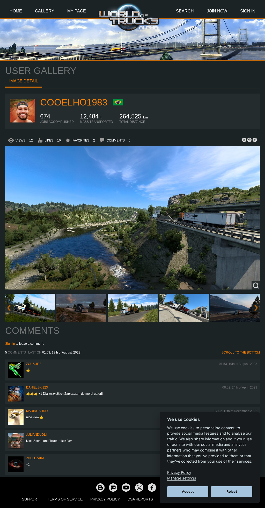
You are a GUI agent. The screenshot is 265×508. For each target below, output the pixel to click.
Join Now (217, 11)
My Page (76, 11)
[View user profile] (22, 122)
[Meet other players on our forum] (113, 487)
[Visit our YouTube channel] (126, 487)
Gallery (44, 11)
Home (16, 11)
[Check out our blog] (100, 487)
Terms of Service (65, 499)
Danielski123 (37, 387)
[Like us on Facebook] (152, 487)
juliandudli (36, 434)
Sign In (247, 11)
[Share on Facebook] (254, 139)
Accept (188, 491)
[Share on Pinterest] (249, 139)
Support (30, 499)
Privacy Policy (105, 499)
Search (185, 11)
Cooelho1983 (73, 102)
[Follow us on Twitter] (139, 487)
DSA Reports (140, 499)
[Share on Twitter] (244, 139)
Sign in (10, 343)
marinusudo (37, 411)
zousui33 (33, 364)
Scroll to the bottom (241, 352)
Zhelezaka (35, 458)
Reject (231, 491)
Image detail (23, 81)
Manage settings (181, 478)
